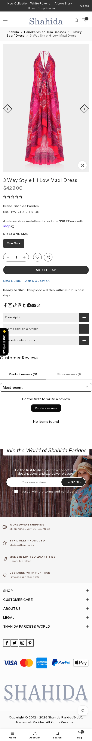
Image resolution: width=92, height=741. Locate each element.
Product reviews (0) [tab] (23, 374)
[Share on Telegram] (29, 305)
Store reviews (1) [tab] (69, 374)
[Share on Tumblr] (24, 305)
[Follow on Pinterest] (30, 643)
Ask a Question (37, 281)
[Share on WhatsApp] (38, 305)
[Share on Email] (33, 305)
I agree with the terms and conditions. (49, 491)
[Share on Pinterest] (19, 305)
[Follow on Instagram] (22, 643)
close (85, 5)
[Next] (84, 108)
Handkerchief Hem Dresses (45, 32)
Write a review (46, 408)
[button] (12, 197)
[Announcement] (41, 5)
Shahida (13, 32)
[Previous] (7, 108)
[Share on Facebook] (5, 305)
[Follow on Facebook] (6, 643)
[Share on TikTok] (15, 305)
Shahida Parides (26, 206)
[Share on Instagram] (10, 305)
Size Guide (12, 281)
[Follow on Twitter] (14, 643)
